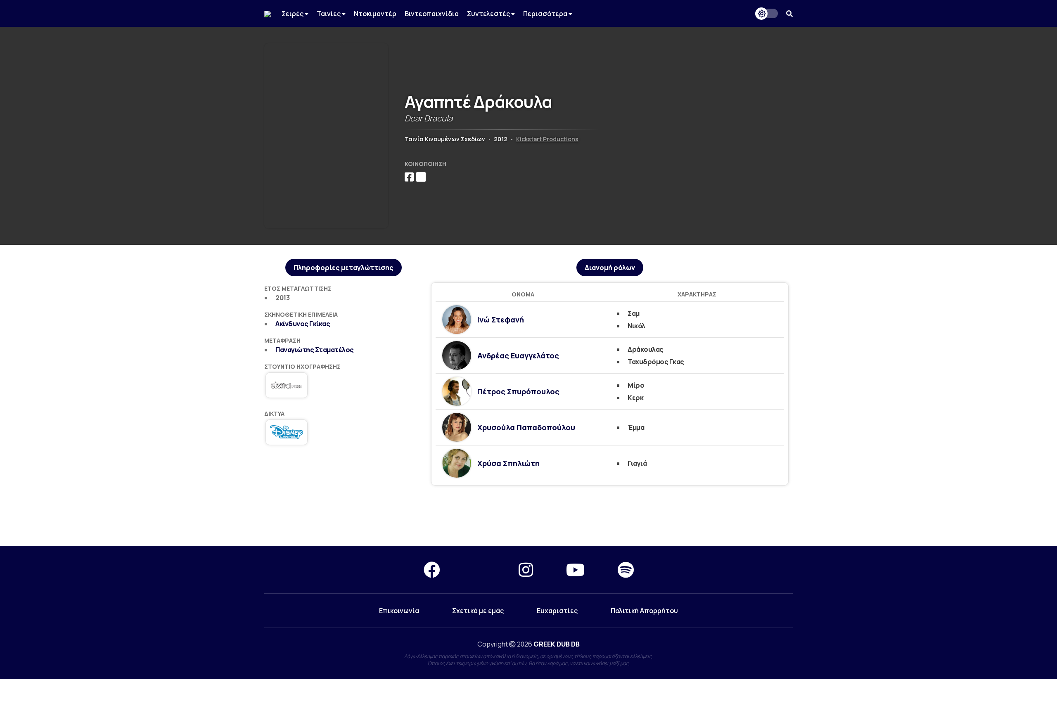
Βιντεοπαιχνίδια (432, 13)
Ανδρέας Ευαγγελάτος (518, 355)
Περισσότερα (546, 13)
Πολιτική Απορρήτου (644, 610)
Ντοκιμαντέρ (375, 13)
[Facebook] (432, 569)
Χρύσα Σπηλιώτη (508, 463)
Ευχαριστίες (557, 610)
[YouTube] (575, 569)
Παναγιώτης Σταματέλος (314, 349)
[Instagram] (526, 569)
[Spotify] (626, 569)
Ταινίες (329, 13)
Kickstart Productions (547, 139)
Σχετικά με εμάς (478, 610)
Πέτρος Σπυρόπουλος (518, 391)
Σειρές (293, 13)
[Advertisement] (528, 516)
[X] (479, 569)
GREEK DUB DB (556, 644)
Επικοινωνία (399, 610)
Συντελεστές (489, 13)
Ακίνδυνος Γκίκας (302, 323)
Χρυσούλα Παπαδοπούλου (526, 427)
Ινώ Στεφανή (500, 320)
